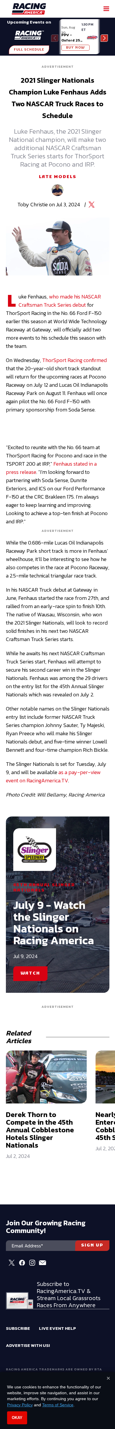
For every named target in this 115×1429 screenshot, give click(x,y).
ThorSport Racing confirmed (74, 360)
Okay (17, 1417)
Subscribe (18, 1328)
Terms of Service (57, 1405)
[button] (104, 38)
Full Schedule (29, 50)
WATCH (30, 973)
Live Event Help (57, 1328)
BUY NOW (75, 48)
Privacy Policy (20, 1405)
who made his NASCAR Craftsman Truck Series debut (60, 301)
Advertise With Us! (28, 1345)
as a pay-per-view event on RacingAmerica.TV (53, 776)
